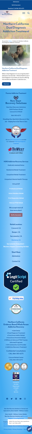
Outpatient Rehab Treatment (16, 174)
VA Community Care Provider (16, 345)
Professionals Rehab (16, 189)
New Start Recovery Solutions (12, 416)
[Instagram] (24, 398)
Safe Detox (16, 331)
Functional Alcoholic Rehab (17, 338)
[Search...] (28, 13)
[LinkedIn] (16, 398)
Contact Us (16, 261)
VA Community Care (16, 139)
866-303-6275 (18, 360)
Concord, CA (16, 228)
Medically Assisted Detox (16, 165)
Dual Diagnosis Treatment (16, 333)
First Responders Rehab (16, 198)
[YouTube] (20, 398)
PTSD (15, 141)
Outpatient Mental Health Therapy (16, 179)
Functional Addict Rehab (16, 335)
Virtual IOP (16, 184)
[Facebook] (7, 398)
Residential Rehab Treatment (16, 170)
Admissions (16, 256)
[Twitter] (11, 398)
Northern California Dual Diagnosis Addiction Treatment (14, 69)
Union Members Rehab (16, 193)
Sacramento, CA (16, 236)
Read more (7, 83)
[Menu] (23, 13)
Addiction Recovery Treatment (16, 347)
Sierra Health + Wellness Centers (19, 410)
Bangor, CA (16, 232)
